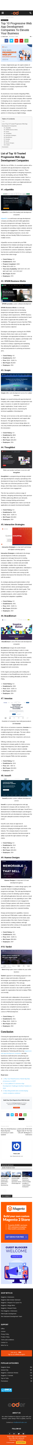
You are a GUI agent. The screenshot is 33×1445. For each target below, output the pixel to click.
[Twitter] (19, 1434)
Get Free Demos (21, 1442)
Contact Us (4, 1342)
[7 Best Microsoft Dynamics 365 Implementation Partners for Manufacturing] (6, 1174)
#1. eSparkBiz (7, 128)
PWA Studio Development (8, 1314)
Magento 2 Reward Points (8, 1308)
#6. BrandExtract (8, 137)
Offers (3, 1328)
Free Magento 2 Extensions (9, 1311)
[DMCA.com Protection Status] (6, 1391)
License (3, 1331)
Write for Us (4, 1345)
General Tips (4, 1370)
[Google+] (14, 1434)
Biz (4, 218)
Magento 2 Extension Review (9, 1373)
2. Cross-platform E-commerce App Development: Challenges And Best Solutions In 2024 (17, 1086)
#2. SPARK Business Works (11, 129)
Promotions (4, 1381)
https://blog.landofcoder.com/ (16, 1156)
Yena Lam (5, 36)
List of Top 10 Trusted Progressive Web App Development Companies (14, 125)
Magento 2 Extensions (7, 1297)
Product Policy (5, 1337)
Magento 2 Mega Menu (8, 1305)
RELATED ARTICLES (7, 1165)
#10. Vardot (7, 145)
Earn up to (16, 1353)
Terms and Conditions (7, 1340)
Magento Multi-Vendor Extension (10, 1300)
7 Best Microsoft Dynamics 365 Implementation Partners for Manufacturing (5, 1182)
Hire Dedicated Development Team (11, 1316)
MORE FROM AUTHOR (8, 1168)
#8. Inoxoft (6, 141)
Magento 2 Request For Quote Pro (11, 1302)
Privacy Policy (5, 1334)
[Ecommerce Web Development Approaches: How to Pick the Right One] (16, 1174)
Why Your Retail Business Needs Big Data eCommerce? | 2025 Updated (8, 1132)
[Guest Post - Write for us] (16, 1283)
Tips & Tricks (5, 1378)
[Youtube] (23, 1434)
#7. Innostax (7, 139)
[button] (30, 12)
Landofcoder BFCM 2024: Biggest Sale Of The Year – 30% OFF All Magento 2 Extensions (24, 1132)
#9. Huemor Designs (9, 143)
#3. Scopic (6, 131)
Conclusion (5, 147)
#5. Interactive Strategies (10, 135)
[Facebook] (9, 1434)
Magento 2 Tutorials (7, 1375)
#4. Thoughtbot (7, 133)
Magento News (4, 20)
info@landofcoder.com (20, 1422)
